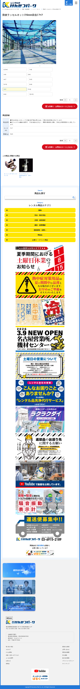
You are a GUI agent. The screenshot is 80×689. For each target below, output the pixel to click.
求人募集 (64, 655)
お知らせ (8, 660)
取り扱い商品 (9, 646)
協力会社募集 (65, 658)
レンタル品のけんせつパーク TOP (11, 9)
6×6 (30, 84)
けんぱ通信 (9, 652)
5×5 (30, 79)
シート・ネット (36, 9)
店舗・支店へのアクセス (12, 655)
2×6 (5, 74)
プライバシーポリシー (68, 660)
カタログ (8, 649)
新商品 (7, 663)
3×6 (29, 74)
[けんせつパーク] (19, 6)
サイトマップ (65, 663)
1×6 (30, 69)
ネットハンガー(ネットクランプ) (10, 174)
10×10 (31, 94)
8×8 (5, 94)
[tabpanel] (40, 42)
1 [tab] (40, 66)
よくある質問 (9, 658)
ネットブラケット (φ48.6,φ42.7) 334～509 (25, 175)
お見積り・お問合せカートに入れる (60, 106)
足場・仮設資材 (25, 9)
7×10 (29, 89)
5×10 (5, 84)
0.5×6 (6, 69)
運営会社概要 (65, 652)
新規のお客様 (65, 646)
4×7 (5, 79)
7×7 (5, 89)
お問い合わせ (65, 649)
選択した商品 (69, 4)
